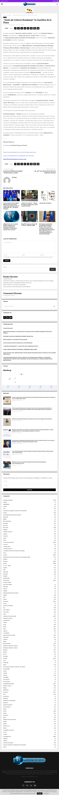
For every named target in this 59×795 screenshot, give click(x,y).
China (4, 540)
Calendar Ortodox (7, 531)
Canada (5, 533)
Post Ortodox (6, 681)
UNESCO (5, 738)
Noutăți (5, 17)
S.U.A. (4, 694)
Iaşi (4, 607)
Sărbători (5, 702)
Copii (4, 552)
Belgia (4, 519)
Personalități (6, 669)
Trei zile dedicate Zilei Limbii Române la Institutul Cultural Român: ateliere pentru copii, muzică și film (32, 451)
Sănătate (5, 698)
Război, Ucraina (7, 685)
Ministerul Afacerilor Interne (10, 647)
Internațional (6, 620)
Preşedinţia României (8, 683)
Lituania (5, 639)
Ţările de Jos (6, 725)
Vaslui (4, 747)
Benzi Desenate (7, 521)
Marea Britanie (7, 643)
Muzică (5, 652)
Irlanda (5, 622)
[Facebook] (23, 785)
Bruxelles (5, 523)
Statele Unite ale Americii (9, 719)
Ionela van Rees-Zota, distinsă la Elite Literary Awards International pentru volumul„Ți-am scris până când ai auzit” (34, 398)
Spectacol (5, 715)
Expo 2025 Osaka (7, 584)
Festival (5, 595)
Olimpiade (5, 662)
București (5, 527)
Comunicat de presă (8, 542)
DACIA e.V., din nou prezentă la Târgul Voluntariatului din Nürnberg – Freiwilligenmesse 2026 (29, 462)
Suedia (5, 723)
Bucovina (5, 525)
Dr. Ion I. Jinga (6, 565)
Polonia (5, 675)
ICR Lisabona (6, 609)
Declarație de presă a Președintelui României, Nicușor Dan (17, 282)
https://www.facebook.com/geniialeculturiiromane (18, 155)
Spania (5, 713)
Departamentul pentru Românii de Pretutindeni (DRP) (16, 557)
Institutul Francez (7, 618)
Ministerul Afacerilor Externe (10, 645)
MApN (4, 641)
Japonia (5, 630)
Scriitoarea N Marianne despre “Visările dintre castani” (13, 172)
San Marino (6, 696)
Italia (4, 628)
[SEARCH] (54, 306)
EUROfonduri (6, 578)
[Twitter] (27, 785)
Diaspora (5, 561)
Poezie (5, 671)
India (4, 614)
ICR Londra (6, 612)
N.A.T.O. (5, 654)
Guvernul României (8, 605)
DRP (4, 569)
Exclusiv (5, 582)
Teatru (5, 728)
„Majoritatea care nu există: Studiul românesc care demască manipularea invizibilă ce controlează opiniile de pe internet (10, 226)
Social (4, 711)
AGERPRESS (6, 504)
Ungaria (5, 740)
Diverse (5, 563)
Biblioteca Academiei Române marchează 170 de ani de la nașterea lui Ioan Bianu (32, 419)
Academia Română (8, 500)
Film (4, 597)
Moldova (5, 649)
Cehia (4, 538)
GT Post (6, 24)
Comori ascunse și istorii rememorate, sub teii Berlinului (16, 286)
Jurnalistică (6, 633)
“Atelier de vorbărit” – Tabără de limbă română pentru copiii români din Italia (29, 204)
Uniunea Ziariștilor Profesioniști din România (14, 744)
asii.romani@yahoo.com (32, 776)
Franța (4, 599)
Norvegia (5, 656)
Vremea (5, 366)
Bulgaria (5, 529)
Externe (5, 588)
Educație (5, 574)
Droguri (5, 567)
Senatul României (7, 704)
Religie (5, 687)
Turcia (4, 732)
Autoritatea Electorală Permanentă (12, 514)
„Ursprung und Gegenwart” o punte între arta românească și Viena (20, 346)
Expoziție (5, 586)
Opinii (4, 664)
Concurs (5, 544)
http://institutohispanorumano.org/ (14, 159)
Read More (46, 793)
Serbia (4, 709)
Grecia (4, 603)
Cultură (5, 554)
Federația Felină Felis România (10, 593)
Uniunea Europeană (8, 742)
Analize (5, 506)
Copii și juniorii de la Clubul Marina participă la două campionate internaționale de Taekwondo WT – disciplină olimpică (11, 205)
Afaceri (5, 502)
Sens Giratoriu (7, 706)
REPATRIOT (6, 690)
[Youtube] (35, 785)
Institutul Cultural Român (9, 616)
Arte (4, 508)
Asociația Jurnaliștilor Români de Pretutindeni (15, 510)
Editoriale (6, 393)
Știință (5, 721)
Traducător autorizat (8, 730)
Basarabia (5, 517)
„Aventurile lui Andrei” (45, 203)
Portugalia (5, 677)
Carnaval (5, 536)
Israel (4, 624)
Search (5, 267)
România (5, 692)
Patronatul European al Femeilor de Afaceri (14, 666)
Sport (4, 717)
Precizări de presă (7, 278)
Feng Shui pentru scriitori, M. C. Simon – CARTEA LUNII (29, 224)
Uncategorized (7, 736)
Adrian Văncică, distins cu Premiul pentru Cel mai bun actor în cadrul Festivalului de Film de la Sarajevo (28, 280)
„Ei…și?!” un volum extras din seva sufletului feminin (45, 172)
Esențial (5, 576)
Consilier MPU (6, 546)
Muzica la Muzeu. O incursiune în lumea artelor (14, 284)
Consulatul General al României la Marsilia (14, 550)
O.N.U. (4, 660)
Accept (39, 793)
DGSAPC (5, 559)
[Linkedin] (31, 785)
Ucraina (5, 734)
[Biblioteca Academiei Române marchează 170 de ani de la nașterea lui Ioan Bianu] (7, 422)
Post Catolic (6, 679)
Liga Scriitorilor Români (9, 635)
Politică (5, 673)
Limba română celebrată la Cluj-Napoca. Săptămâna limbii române (20, 349)
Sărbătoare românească (9, 700)
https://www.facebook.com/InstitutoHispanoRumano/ (19, 152)
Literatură (5, 637)
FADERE (5, 590)
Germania (5, 601)
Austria (5, 512)
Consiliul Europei (7, 548)
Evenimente (6, 580)
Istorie (4, 626)
